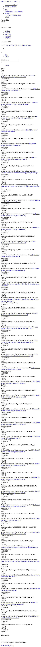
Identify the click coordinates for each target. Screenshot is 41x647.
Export (7, 65)
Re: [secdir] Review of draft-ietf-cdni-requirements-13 (20, 533)
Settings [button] (7, 13)
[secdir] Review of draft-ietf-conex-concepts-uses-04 (19, 158)
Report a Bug (10, 45)
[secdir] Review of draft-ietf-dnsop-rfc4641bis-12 (20, 201)
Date (6, 55)
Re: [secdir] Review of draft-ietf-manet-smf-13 (18, 144)
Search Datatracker (10, 6)
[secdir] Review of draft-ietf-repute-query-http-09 (20, 437)
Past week (8, 34)
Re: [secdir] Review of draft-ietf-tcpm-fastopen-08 (19, 603)
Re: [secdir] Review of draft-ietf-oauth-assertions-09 (20, 269)
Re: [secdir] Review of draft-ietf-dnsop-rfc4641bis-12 (20, 214)
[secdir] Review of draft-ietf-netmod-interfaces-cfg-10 (19, 314)
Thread (7, 56)
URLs (11, 645)
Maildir (7, 645)
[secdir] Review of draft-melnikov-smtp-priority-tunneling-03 (20, 173)
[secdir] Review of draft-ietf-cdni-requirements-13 (20, 519)
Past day (7, 32)
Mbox (2, 645)
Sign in (7, 17)
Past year (7, 38)
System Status (26, 45)
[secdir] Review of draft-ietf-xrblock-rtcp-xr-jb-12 (20, 368)
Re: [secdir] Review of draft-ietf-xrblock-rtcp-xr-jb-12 (20, 382)
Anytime (7, 31)
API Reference (18, 11)
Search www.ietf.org (11, 5)
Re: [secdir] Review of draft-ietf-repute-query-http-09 (20, 451)
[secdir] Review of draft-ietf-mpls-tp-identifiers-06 (18, 76)
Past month (8, 36)
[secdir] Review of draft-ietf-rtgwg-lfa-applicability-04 (19, 103)
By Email (18, 45)
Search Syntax (9, 11)
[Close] (1, 639)
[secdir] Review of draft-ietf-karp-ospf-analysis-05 (18, 242)
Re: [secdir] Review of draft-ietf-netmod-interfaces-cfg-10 (19, 327)
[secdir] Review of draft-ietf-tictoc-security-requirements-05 (20, 547)
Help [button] (6, 10)
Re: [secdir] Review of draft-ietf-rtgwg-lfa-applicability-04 (19, 117)
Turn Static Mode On (14, 15)
